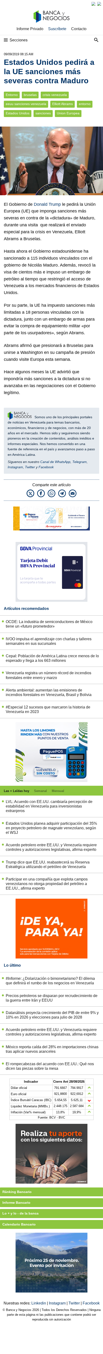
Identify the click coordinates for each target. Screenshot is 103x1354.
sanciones (43, 113)
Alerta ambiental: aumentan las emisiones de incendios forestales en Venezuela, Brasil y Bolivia (49, 692)
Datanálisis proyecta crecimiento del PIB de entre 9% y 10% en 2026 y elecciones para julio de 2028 (52, 1015)
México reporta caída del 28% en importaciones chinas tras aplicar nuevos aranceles (52, 1049)
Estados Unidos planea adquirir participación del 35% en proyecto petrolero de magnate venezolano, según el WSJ (51, 828)
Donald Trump (47, 204)
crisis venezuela (55, 95)
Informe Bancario (16, 1202)
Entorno (12, 95)
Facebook (46, 467)
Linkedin (39, 1303)
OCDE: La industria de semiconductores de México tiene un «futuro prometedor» (49, 624)
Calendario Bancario (19, 1224)
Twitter (30, 467)
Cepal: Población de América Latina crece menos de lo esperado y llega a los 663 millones (52, 658)
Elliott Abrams (62, 104)
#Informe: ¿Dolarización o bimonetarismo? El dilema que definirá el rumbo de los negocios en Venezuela (50, 980)
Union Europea (68, 113)
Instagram (15, 467)
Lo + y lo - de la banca (20, 1213)
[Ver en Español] (99, 4)
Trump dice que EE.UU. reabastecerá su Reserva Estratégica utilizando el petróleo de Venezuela (48, 864)
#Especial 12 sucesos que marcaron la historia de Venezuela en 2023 (48, 709)
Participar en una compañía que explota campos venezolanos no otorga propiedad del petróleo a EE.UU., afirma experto (47, 883)
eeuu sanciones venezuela (26, 104)
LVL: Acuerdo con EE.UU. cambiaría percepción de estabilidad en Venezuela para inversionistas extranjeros (49, 806)
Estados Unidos (17, 113)
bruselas (30, 95)
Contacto (78, 29)
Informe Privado (30, 29)
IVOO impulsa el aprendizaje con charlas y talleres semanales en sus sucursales (49, 641)
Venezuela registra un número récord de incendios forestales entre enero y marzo (48, 675)
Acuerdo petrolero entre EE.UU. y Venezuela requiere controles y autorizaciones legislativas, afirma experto (51, 847)
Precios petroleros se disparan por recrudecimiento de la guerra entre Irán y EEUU (51, 998)
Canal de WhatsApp (55, 462)
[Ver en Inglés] (93, 4)
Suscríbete (57, 29)
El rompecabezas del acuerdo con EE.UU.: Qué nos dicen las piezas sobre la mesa (50, 1066)
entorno (85, 104)
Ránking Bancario (17, 1192)
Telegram (79, 462)
